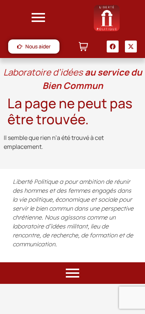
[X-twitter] (131, 46)
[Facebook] (113, 46)
